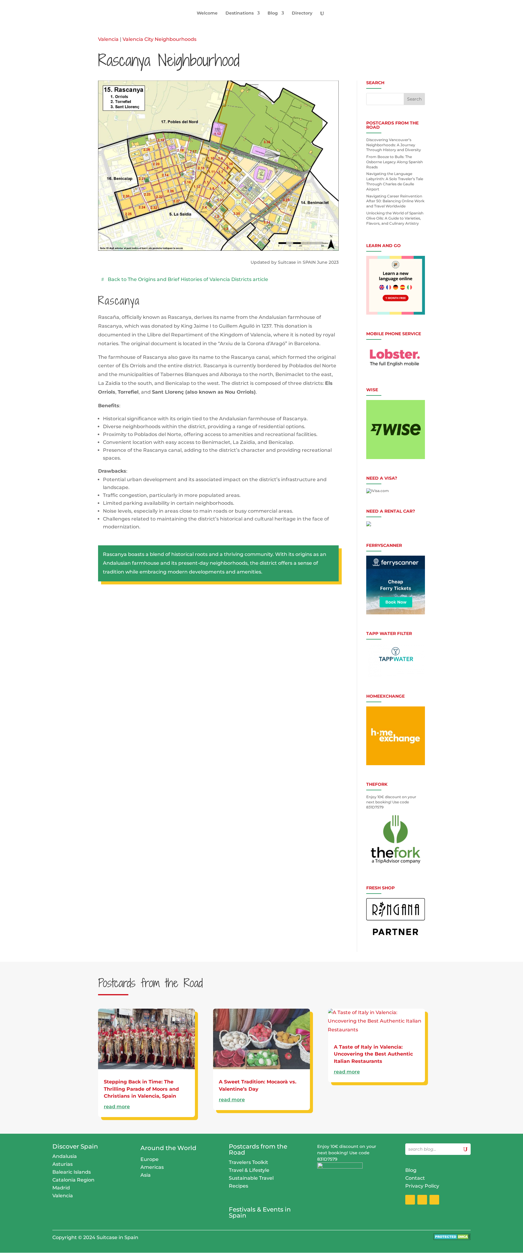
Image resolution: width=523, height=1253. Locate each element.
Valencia (108, 39)
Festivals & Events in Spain (260, 1212)
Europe (149, 1159)
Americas (152, 1167)
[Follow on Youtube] (434, 1200)
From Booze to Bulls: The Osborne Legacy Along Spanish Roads (394, 161)
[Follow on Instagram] (422, 1200)
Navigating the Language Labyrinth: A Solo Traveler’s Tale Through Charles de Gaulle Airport (394, 181)
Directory (302, 13)
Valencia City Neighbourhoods (159, 39)
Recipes (238, 1186)
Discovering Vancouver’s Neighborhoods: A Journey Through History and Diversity (393, 144)
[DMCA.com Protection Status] (452, 1238)
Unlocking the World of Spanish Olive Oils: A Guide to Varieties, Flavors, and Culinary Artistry (394, 218)
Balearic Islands (71, 1172)
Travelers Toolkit (248, 1162)
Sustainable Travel (251, 1178)
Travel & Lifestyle (249, 1170)
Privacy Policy (422, 1186)
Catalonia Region (73, 1180)
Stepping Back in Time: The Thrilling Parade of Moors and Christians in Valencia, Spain (141, 1089)
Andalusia (64, 1156)
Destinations (239, 13)
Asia (145, 1175)
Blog (273, 13)
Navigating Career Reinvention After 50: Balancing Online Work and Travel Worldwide (395, 201)
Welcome (207, 13)
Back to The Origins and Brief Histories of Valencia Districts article (188, 279)
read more (117, 1106)
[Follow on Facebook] (410, 1200)
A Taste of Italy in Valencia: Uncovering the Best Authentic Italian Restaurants (373, 1054)
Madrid (61, 1188)
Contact (415, 1178)
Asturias (62, 1164)
